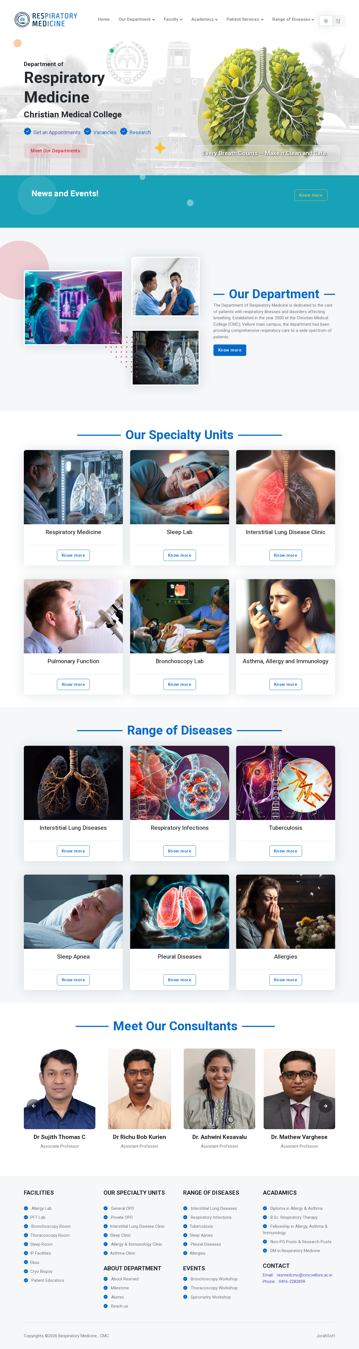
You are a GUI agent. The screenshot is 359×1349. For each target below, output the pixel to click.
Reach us (119, 1306)
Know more (311, 195)
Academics (202, 19)
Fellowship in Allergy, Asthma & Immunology (295, 1229)
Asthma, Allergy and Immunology (286, 661)
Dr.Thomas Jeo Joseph (299, 1141)
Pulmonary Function (73, 661)
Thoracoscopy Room (50, 1235)
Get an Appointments (56, 132)
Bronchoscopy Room (50, 1226)
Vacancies (105, 132)
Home (104, 19)
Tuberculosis (285, 828)
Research (140, 132)
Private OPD (121, 1217)
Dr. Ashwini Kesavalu (139, 1137)
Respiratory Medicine (73, 532)
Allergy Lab (41, 1208)
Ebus (34, 1262)
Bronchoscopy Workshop (214, 1279)
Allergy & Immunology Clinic (136, 1244)
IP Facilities (40, 1253)
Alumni (117, 1297)
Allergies (285, 956)
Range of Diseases (291, 19)
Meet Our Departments (55, 150)
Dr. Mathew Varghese (219, 1137)
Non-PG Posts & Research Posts (300, 1241)
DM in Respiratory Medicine (294, 1250)
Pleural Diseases (180, 956)
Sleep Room (41, 1244)
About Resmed (124, 1279)
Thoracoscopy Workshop (214, 1287)
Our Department (135, 19)
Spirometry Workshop (210, 1297)
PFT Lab (37, 1217)
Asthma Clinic (122, 1253)
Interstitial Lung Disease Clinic (286, 532)
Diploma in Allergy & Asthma (296, 1208)
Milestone (119, 1287)
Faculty (171, 19)
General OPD (122, 1208)
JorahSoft (325, 1335)
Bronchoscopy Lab (180, 661)
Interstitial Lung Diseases (73, 828)
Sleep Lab (179, 532)
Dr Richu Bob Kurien (59, 1137)
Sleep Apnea (73, 956)
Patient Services (243, 19)
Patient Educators (47, 1280)
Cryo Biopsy (41, 1271)
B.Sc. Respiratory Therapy (293, 1217)
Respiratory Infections (180, 828)
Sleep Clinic (120, 1235)
